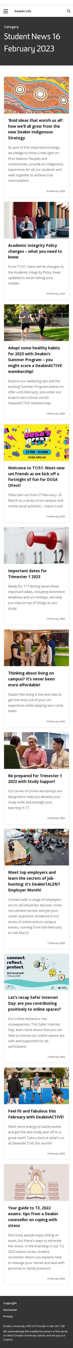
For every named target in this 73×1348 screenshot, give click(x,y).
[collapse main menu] (5, 11)
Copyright (10, 1303)
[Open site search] (69, 11)
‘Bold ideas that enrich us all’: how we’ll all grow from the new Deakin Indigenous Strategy (35, 129)
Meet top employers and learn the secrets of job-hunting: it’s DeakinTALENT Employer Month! (34, 881)
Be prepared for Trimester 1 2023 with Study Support (35, 778)
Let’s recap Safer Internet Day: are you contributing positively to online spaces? (34, 1003)
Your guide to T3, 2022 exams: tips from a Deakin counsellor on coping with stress (33, 1216)
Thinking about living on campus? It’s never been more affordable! (31, 679)
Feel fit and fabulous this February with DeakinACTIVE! (36, 1114)
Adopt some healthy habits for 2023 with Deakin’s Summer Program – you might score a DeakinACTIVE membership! (35, 359)
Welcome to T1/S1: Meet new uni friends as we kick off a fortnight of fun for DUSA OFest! (36, 476)
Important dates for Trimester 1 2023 (27, 573)
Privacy (8, 1316)
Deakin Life (23, 11)
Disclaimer (10, 1310)
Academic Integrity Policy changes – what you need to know (35, 251)
